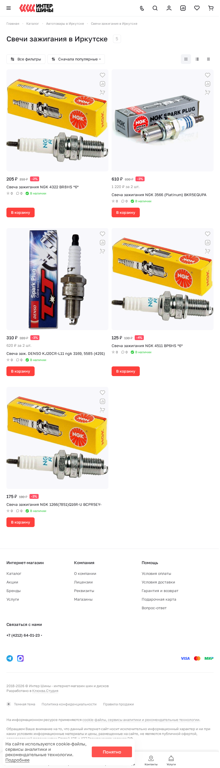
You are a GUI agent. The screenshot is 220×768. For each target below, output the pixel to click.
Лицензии (83, 582)
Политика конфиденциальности (69, 704)
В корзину (20, 212)
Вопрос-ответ (154, 607)
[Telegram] (9, 658)
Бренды (13, 590)
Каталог (13, 573)
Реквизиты (84, 590)
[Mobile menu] (8, 8)
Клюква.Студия (45, 690)
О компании (85, 573)
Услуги (12, 599)
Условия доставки (158, 582)
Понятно (112, 752)
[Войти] (169, 8)
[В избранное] (102, 75)
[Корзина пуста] (211, 8)
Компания (84, 562)
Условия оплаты (156, 573)
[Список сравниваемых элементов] (183, 8)
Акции (12, 582)
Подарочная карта (159, 599)
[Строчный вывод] (197, 59)
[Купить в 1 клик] (102, 92)
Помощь (150, 562)
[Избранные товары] (197, 8)
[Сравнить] (102, 83)
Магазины (83, 599)
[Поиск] (155, 8)
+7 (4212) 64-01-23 (23, 635)
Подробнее (17, 760)
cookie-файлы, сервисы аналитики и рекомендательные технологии (140, 719)
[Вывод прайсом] (208, 59)
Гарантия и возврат (160, 590)
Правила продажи (118, 704)
